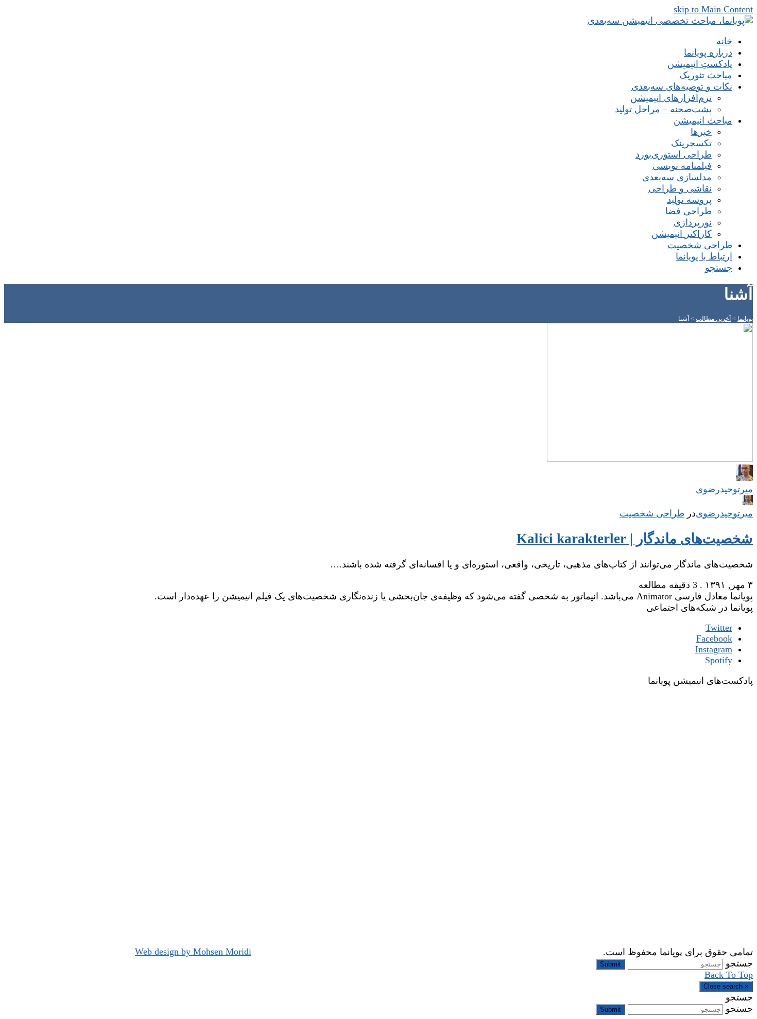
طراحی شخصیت (652, 513)
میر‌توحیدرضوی (724, 513)
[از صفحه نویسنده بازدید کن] (748, 502)
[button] (718, 268)
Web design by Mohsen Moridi (193, 951)
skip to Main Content (713, 9)
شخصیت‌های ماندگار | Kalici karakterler (635, 538)
